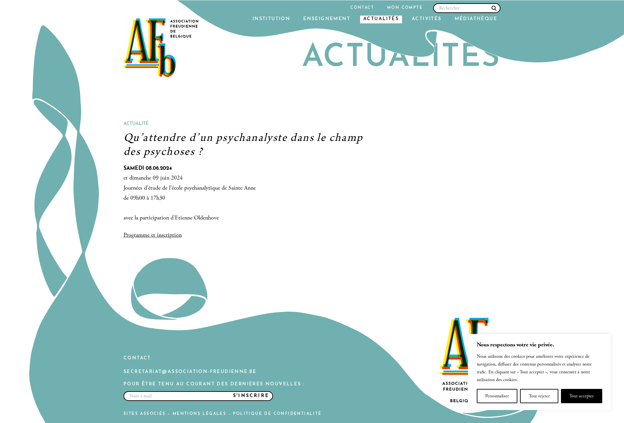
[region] (539, 372)
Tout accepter (581, 396)
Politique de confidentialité (277, 414)
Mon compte (405, 8)
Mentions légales (199, 414)
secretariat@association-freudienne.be (190, 371)
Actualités (381, 19)
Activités (427, 19)
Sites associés (145, 414)
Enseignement (326, 19)
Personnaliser (497, 396)
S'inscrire (251, 395)
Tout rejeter (539, 396)
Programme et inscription (153, 235)
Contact (362, 8)
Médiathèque (476, 19)
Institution (271, 19)
